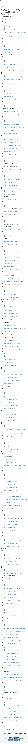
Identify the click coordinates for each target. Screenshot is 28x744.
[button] (1, 1)
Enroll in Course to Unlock (14, 740)
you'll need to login (19, 738)
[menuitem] (1, 3)
